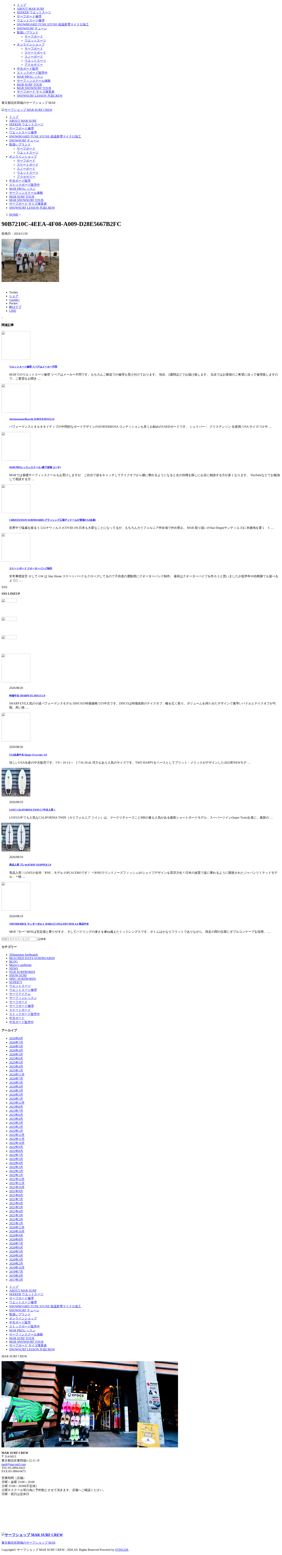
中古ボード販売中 (21, 1022)
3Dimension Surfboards (23, 954)
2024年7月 (16, 1078)
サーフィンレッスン (23, 998)
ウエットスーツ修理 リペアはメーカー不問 (33, 366)
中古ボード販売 (27, 68)
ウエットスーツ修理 (31, 20)
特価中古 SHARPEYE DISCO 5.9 (27, 695)
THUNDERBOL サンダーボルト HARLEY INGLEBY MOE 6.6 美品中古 (49, 923)
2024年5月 (16, 1082)
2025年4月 (16, 1066)
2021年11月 (17, 1183)
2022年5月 (16, 1159)
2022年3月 (16, 1167)
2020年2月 (16, 1263)
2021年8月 (16, 1195)
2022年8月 (16, 1151)
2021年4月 (16, 1211)
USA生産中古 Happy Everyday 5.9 (28, 754)
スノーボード (34, 56)
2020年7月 (16, 1243)
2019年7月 (16, 1271)
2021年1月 (16, 1223)
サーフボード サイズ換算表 (35, 91)
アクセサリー (34, 64)
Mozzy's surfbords (20, 965)
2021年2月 (16, 1219)
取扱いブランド (27, 32)
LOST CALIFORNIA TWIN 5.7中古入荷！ (32, 809)
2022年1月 (16, 1175)
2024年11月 (17, 1074)
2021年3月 (16, 1215)
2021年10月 (17, 1187)
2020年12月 (17, 1227)
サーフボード (34, 36)
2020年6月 (16, 1247)
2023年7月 (16, 1110)
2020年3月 (16, 1259)
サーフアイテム (20, 994)
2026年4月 (16, 1050)
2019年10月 (17, 1267)
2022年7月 (16, 1155)
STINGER (121, 1549)
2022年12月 (17, 1135)
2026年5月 (16, 1046)
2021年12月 (17, 1179)
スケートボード (35, 52)
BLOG (13, 961)
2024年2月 (16, 1094)
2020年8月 (16, 1239)
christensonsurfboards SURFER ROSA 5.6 (31, 419)
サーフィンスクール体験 (34, 80)
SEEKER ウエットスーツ (34, 12)
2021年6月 (16, 1203)
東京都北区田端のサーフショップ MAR (28, 1542)
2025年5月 (16, 1062)
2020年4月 (16, 1255)
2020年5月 (16, 1251)
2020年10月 (17, 1231)
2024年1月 (16, 1098)
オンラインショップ (31, 44)
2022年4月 (16, 1163)
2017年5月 (16, 1279)
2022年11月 (17, 1139)
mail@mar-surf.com (14, 1464)
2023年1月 (16, 1130)
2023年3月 (16, 1122)
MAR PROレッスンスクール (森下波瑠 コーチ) (35, 467)
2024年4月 (16, 1086)
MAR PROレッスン (30, 76)
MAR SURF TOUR (29, 84)
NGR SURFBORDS (22, 972)
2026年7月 (16, 1042)
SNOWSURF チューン (32, 28)
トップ (21, 5)
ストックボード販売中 (32, 72)
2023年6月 (16, 1114)
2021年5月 (16, 1207)
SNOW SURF (18, 975)
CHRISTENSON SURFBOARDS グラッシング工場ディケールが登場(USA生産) (52, 519)
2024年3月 (16, 1090)
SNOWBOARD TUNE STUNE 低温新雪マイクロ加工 (53, 24)
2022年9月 (16, 1147)
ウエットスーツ (35, 40)
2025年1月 (16, 1070)
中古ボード (17, 1018)
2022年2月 (16, 1171)
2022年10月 (17, 1143)
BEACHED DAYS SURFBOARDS (32, 958)
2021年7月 (16, 1199)
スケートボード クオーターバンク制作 (30, 568)
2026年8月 (16, 1038)
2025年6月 (16, 1058)
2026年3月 (16, 1054)
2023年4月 (16, 1118)
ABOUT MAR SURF (30, 8)
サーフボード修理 (29, 16)
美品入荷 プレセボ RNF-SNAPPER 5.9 (30, 864)
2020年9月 (16, 1235)
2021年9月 (16, 1191)
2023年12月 (17, 1102)
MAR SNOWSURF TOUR (34, 88)
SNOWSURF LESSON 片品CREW (40, 95)
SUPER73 (15, 982)
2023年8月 (16, 1106)
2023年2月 (16, 1126)
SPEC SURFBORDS (22, 978)
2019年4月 (16, 1275)
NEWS (13, 968)
